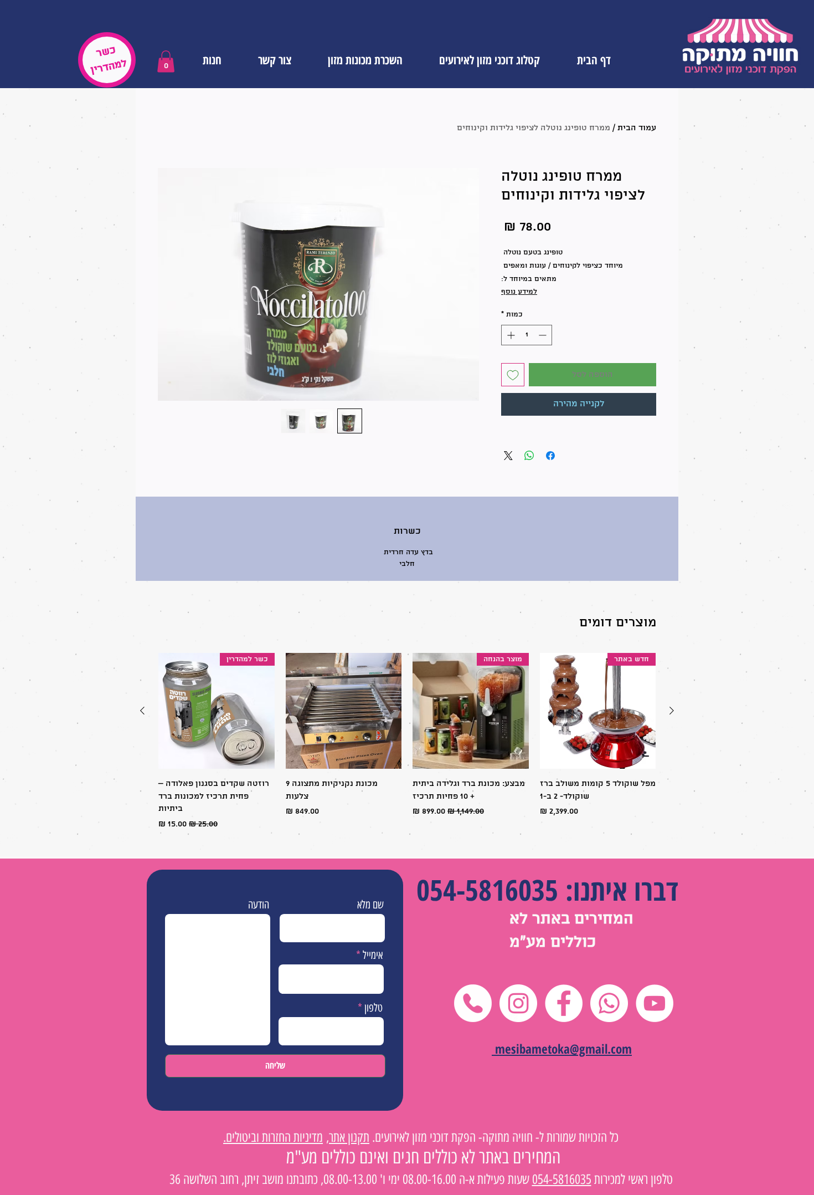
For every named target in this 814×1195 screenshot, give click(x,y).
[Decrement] (543, 335)
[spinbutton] (527, 335)
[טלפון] (473, 1003)
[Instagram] (518, 1003)
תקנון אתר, (347, 1137)
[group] (407, 741)
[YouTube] (654, 1003)
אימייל (373, 955)
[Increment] (510, 335)
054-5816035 (487, 889)
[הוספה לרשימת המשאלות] (512, 374)
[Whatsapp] (609, 1003)
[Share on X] (508, 455)
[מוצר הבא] (142, 710)
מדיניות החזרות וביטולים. (273, 1137)
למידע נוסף (519, 292)
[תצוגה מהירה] (344, 711)
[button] (166, 61)
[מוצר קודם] (671, 710)
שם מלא (370, 904)
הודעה (258, 904)
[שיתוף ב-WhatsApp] (529, 455)
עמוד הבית (636, 128)
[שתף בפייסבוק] (550, 455)
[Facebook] (564, 1003)
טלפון (373, 1007)
